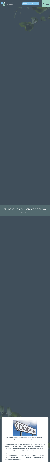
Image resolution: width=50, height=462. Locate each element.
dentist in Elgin (18, 437)
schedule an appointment (30, 3)
